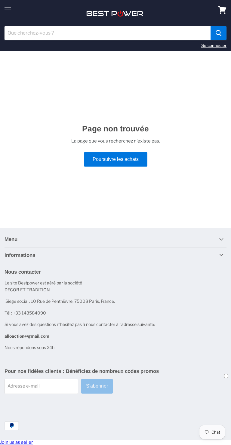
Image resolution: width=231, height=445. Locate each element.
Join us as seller (16, 442)
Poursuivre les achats (116, 159)
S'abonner (97, 385)
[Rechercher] (218, 33)
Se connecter (213, 45)
